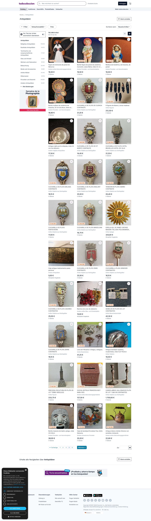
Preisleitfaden (49, 9)
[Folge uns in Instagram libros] (88, 500)
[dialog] (15, 493)
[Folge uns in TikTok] (106, 500)
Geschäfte (40, 9)
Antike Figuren (110, 107)
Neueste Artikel (123, 27)
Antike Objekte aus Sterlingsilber (86, 110)
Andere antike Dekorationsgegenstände (59, 69)
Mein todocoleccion (121, 9)
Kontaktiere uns (73, 504)
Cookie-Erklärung (123, 506)
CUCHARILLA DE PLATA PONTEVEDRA (56, 228)
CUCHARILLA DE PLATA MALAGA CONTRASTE (59, 188)
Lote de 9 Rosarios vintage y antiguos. (90, 349)
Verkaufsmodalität (38, 27)
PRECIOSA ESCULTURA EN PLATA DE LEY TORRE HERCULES (60, 391)
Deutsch (89, 512)
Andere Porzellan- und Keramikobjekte (88, 69)
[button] (14, 487)
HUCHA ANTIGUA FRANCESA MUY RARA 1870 (88, 391)
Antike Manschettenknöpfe (113, 313)
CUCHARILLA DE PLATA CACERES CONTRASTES (59, 310)
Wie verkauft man (60, 498)
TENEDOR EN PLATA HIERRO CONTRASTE (115, 188)
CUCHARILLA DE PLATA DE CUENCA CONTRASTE (89, 106)
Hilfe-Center (73, 495)
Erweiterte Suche (93, 3)
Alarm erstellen (125, 19)
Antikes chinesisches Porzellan (85, 435)
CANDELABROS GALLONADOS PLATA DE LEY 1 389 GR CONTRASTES (118, 391)
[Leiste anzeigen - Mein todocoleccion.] (130, 9)
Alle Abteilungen (28, 86)
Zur (118, 448)
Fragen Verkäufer (74, 498)
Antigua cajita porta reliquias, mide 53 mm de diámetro (61, 147)
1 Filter (25, 27)
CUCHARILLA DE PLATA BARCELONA (89, 227)
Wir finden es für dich (45, 504)
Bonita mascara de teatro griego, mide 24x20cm (61, 432)
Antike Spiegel (110, 232)
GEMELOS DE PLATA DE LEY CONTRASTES (115, 310)
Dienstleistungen (44, 495)
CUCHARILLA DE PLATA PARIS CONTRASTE (87, 269)
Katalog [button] (23, 9)
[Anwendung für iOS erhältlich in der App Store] (87, 495)
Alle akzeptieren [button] (15, 508)
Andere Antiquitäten (54, 272)
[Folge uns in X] (95, 500)
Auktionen (31, 9)
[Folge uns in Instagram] (84, 500)
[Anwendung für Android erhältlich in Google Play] (97, 495)
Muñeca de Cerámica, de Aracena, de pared (118, 66)
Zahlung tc (42, 498)
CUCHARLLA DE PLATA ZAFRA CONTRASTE (58, 351)
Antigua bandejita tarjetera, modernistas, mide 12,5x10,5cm (116, 351)
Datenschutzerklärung (110, 506)
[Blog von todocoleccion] (110, 500)
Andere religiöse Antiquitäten (56, 150)
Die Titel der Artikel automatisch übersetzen (31, 34)
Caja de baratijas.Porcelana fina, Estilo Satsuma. (90, 432)
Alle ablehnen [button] (14, 513)
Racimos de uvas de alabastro (87, 309)
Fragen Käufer (73, 501)
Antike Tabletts (110, 354)
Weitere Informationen (20, 484)
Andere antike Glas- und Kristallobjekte (88, 311)
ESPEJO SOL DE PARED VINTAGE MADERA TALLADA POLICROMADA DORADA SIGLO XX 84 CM (117, 229)
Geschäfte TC (59, 501)
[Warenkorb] (130, 3)
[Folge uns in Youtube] (103, 500)
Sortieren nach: (111, 27)
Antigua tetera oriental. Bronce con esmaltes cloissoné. (117, 432)
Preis (52, 27)
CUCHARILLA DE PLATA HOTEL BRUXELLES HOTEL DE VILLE (116, 147)
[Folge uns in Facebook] (92, 500)
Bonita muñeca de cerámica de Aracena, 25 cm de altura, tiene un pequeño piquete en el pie (59, 107)
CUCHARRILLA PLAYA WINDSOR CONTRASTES (116, 269)
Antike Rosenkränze (82, 352)
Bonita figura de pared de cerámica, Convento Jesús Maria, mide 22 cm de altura (90, 66)
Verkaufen (59, 9)
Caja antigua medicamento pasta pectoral (59, 269)
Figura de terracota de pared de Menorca (59, 66)
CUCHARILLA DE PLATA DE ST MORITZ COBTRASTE (87, 147)
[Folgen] (71, 39)
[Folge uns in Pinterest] (99, 500)
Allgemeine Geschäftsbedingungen (93, 506)
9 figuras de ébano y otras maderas (117, 105)
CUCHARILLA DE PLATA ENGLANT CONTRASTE (88, 188)
